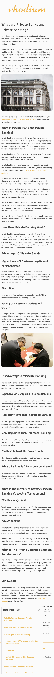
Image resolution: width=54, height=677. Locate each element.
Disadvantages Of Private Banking (18, 666)
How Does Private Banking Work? (18, 627)
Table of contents (11, 610)
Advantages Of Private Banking (17, 634)
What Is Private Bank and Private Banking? (18, 619)
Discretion (10, 650)
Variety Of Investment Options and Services (20, 658)
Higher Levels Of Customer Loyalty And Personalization (22, 642)
